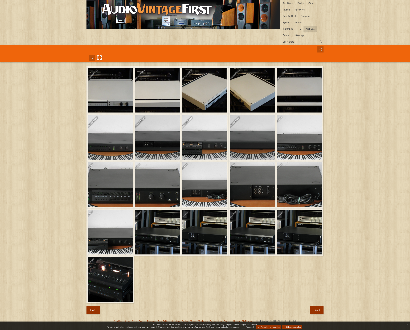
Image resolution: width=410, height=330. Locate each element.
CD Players (288, 41)
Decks (300, 3)
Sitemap (299, 35)
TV (299, 28)
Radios (286, 9)
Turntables (288, 28)
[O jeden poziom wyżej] (92, 58)
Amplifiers (288, 3)
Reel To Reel (289, 16)
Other (311, 3)
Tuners (298, 22)
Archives (310, 28)
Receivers (300, 9)
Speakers (305, 16)
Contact (287, 35)
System (286, 22)
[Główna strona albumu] (183, 14)
